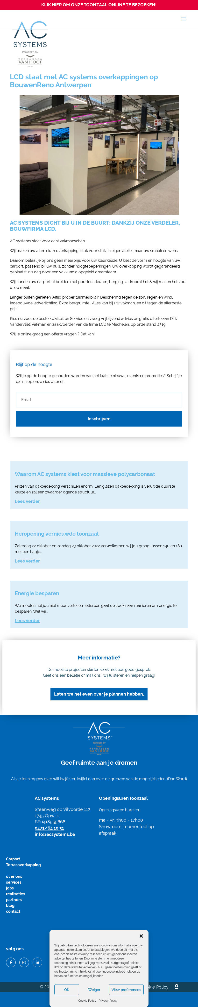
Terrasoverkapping (23, 865)
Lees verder (27, 501)
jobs (10, 888)
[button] (141, 936)
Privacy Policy (108, 1000)
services (13, 882)
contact (13, 911)
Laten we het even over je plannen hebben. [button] (99, 694)
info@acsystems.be (55, 834)
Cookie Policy (87, 1000)
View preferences (126, 990)
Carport (13, 859)
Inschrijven (99, 418)
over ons (14, 876)
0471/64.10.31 (49, 828)
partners (14, 899)
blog (10, 905)
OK (66, 990)
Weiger (94, 990)
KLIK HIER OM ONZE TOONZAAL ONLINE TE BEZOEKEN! (99, 4)
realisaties (15, 894)
